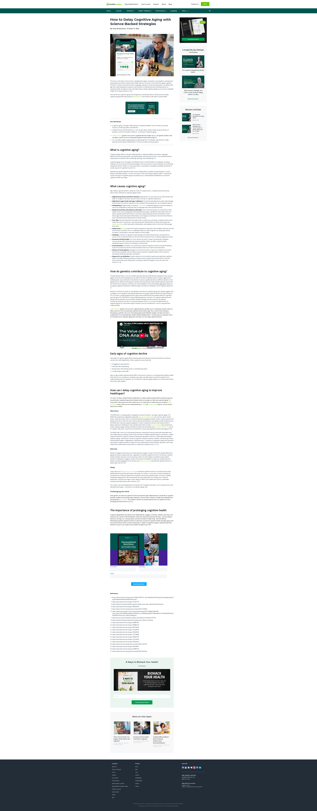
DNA (143, 404)
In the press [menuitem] (115, 778)
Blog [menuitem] (170, 4)
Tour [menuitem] (136, 772)
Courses (119, 11)
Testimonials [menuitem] (138, 780)
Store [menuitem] (136, 766)
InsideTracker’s (117, 135)
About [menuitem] (164, 4)
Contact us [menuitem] (194, 4)
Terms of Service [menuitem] (116, 769)
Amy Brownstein (119, 28)
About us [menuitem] (114, 766)
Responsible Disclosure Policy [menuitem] (120, 786)
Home (108, 11)
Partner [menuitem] (137, 783)
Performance (160, 11)
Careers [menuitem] (114, 775)
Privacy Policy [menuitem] (115, 780)
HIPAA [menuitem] (113, 794)
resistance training (145, 461)
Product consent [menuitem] (116, 789)
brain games (124, 499)
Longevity (173, 11)
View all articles (193, 99)
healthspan (137, 96)
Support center (186, 785)
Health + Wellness (144, 11)
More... (184, 11)
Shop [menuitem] (205, 4)
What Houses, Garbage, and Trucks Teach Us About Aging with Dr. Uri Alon (193, 92)
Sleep (123, 228)
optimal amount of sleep (128, 471)
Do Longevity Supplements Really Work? (198, 116)
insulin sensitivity (117, 224)
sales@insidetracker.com (188, 777)
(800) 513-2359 (186, 779)
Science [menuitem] (156, 4)
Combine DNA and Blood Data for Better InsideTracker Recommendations (161, 740)
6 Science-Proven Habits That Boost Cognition (141, 738)
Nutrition (130, 11)
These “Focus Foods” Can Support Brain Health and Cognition (122, 739)
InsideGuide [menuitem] (138, 778)
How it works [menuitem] (145, 4)
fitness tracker (152, 404)
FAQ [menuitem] (113, 797)
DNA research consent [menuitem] (118, 783)
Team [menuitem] (113, 772)
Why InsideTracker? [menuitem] (131, 4)
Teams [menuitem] (137, 786)
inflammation (142, 205)
